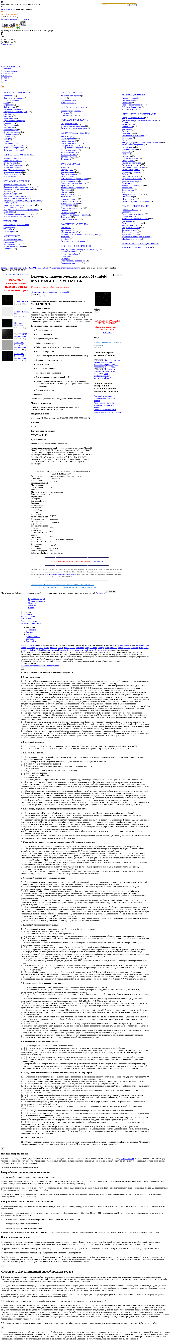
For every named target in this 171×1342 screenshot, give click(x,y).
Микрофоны (9, 242)
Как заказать (6, 75)
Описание (36, 292)
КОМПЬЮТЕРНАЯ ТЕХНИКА (75, 224)
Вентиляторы (66, 136)
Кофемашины (9, 107)
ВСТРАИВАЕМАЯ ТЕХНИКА (17, 181)
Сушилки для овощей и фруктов (75, 215)
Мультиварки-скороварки (14, 121)
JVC (41, 648)
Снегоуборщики (68, 213)
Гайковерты (127, 133)
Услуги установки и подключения (136, 247)
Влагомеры (126, 131)
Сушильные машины (13, 174)
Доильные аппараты (69, 174)
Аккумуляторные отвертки (133, 118)
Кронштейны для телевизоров (16, 225)
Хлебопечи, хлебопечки (14, 145)
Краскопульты (128, 147)
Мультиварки (9, 118)
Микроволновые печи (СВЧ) (16, 112)
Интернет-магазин (29, 645)
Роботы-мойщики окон (131, 107)
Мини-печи (8, 116)
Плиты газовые (10, 163)
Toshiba (93, 648)
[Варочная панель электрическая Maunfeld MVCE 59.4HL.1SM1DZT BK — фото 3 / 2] (97, 313)
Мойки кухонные (11, 203)
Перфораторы (128, 161)
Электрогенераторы (69, 219)
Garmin (104, 650)
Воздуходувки (67, 170)
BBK (141, 648)
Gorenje (101, 648)
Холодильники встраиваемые (16, 216)
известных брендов (123, 645)
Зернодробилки (67, 176)
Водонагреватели (68, 139)
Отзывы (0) (64, 292)
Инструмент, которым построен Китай (104, 370)
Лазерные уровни (129, 149)
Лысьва (54, 650)
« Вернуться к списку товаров (16, 274)
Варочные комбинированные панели (19, 187)
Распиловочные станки (132, 223)
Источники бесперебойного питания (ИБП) (79, 234)
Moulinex (46, 650)
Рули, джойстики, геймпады (73, 241)
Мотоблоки (66, 190)
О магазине (6, 69)
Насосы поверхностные (71, 201)
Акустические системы (13, 240)
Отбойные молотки (130, 158)
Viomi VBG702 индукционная (20, 335)
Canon (91, 650)
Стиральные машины (13, 172)
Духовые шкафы (11, 194)
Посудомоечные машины (14, 170)
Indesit (120, 648)
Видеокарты (66, 230)
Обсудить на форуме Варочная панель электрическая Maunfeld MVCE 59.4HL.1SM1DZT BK (63, 587)
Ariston (66, 648)
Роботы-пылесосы (129, 109)
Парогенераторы (11, 130)
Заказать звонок (8, 44)
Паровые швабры (129, 98)
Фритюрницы (9, 143)
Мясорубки (8, 123)
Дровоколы (126, 212)
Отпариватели (10, 125)
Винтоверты (127, 129)
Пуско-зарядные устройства (73, 126)
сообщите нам (98, 561)
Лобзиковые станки (130, 216)
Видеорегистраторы (69, 124)
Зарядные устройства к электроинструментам (141, 142)
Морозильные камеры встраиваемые (19, 205)
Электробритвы (67, 102)
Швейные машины (69, 115)
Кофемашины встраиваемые (16, 198)
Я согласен (110, 591)
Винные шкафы (10, 158)
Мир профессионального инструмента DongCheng (104, 376)
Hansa (60, 648)
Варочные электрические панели (18, 189)
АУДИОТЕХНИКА (12, 236)
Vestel (38, 650)
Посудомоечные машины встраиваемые (21, 209)
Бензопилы (126, 122)
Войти (26, 19)
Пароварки (8, 127)
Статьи (31, 608)
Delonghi (62, 650)
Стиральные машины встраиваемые (19, 214)
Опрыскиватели (68, 206)
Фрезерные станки (130, 234)
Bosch (46, 648)
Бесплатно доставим (9, 14)
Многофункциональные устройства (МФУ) (79, 249)
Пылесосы (126, 102)
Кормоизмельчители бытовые (73, 183)
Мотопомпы (66, 197)
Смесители (8, 212)
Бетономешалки (128, 124)
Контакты (30, 632)
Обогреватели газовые (70, 145)
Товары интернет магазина (12, 268)
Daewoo (113, 648)
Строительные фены (130, 181)
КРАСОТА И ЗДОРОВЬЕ (72, 92)
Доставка (5, 78)
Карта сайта (31, 641)
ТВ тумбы (8, 229)
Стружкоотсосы (128, 183)
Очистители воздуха (69, 150)
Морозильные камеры (13, 161)
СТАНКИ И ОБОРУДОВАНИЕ (135, 206)
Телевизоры (9, 231)
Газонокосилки (67, 172)
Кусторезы (65, 185)
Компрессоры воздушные (133, 145)
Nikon (97, 650)
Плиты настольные (12, 132)
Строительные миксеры (132, 179)
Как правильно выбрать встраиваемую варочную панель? (104, 405)
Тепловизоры (127, 188)
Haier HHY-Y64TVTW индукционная (20, 345)
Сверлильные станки (131, 228)
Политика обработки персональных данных (40, 666)
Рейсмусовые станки (131, 225)
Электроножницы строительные (136, 201)
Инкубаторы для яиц (70, 181)
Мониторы (65, 237)
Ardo (146, 648)
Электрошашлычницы (13, 150)
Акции (4, 80)
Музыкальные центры (13, 244)
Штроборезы (127, 197)
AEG (72, 648)
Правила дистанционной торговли (33, 636)
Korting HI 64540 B (22, 302)
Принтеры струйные (70, 254)
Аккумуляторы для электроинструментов (139, 120)
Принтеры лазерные (69, 252)
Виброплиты (127, 127)
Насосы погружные (69, 203)
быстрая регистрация (10, 19)
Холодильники (10, 176)
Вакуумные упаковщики (14, 98)
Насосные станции (69, 199)
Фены (63, 98)
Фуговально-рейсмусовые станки (136, 237)
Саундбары (8, 249)
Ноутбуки (65, 239)
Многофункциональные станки (135, 219)
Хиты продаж (7, 73)
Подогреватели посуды (13, 207)
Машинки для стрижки (71, 96)
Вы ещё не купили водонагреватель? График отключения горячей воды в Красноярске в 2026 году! (107, 363)
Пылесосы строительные (71, 208)
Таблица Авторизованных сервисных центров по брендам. (107, 411)
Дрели (124, 140)
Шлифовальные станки (132, 239)
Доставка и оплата (29, 621)
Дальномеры (127, 138)
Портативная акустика (13, 246)
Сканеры (65, 258)
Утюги (6, 141)
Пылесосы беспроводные (132, 105)
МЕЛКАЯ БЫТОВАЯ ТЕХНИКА (18, 92)
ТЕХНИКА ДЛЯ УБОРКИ (133, 94)
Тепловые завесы (68, 154)
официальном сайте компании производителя (59, 574)
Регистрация (26, 614)
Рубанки (125, 174)
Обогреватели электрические (73, 148)
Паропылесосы (128, 100)
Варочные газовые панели (15, 185)
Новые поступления (9, 71)
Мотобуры (65, 192)
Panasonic (140, 645)
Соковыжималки (11, 134)
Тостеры (7, 139)
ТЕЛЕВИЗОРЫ (10, 221)
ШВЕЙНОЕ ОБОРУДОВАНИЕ (74, 107)
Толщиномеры (128, 190)
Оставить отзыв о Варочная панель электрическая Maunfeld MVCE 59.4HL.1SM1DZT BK (62, 585)
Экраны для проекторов (71, 263)
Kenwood (84, 650)
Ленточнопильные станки (133, 214)
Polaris (32, 650)
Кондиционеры (67, 141)
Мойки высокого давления (72, 188)
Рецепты (32, 605)
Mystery (75, 650)
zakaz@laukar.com (8, 9)
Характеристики (50, 292)
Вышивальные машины (71, 111)
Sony (147, 645)
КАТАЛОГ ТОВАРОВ (10, 66)
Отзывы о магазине (36, 601)
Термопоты (8, 136)
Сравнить (107, 332)
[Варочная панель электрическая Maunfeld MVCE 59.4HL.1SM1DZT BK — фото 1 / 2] (103, 306)
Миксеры (8, 114)
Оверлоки (65, 113)
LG (37, 648)
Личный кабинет (28, 616)
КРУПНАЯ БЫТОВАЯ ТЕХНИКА (19, 155)
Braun (69, 650)
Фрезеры (125, 192)
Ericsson (134, 648)
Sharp (87, 648)
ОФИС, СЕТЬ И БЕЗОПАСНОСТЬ (76, 246)
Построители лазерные (131, 172)
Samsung (31, 648)
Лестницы (126, 151)
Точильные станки (130, 232)
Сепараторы (66, 210)
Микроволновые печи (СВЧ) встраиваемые (22, 200)
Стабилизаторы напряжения (73, 261)
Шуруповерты (128, 199)
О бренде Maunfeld (39, 296)
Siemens (53, 648)
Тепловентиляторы (69, 152)
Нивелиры (126, 156)
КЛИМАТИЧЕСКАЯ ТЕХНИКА (75, 133)
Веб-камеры (66, 228)
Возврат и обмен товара (31, 623)
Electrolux (80, 648)
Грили (6, 102)
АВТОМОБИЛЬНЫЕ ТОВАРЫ (74, 120)
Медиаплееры (9, 227)
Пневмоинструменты (131, 170)
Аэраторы (65, 167)
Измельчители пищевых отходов (17, 196)
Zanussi (127, 648)
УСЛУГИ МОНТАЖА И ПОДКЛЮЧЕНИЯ (140, 244)
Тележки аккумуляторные (133, 185)
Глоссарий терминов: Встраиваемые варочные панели (104, 398)
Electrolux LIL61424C (19, 324)
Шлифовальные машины (132, 194)
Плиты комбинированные (15, 165)
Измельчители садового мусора (74, 179)
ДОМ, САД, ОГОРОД (70, 164)
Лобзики (125, 154)
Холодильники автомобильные (74, 128)
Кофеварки (8, 105)
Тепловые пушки (68, 157)
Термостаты (66, 159)
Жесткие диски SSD (69, 232)
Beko (107, 648)
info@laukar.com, (128, 1158)
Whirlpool (25, 650)
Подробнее (100, 593)
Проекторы (66, 256)
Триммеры (65, 217)
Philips (23, 648)
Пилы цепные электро (131, 163)
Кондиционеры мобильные (72, 143)
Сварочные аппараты (131, 176)
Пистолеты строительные (133, 167)
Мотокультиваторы (69, 194)
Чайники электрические (14, 148)
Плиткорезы (127, 221)
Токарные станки (129, 230)
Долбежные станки (130, 209)
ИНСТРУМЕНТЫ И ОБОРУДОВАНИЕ (139, 114)
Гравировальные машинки (133, 136)
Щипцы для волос (68, 100)
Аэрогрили (8, 96)
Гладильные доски (11, 100)
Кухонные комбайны (12, 109)
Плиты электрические (13, 167)
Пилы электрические (131, 165)
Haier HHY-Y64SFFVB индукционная (20, 356)
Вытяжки (8, 191)
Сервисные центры (36, 599)
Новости (32, 603)
